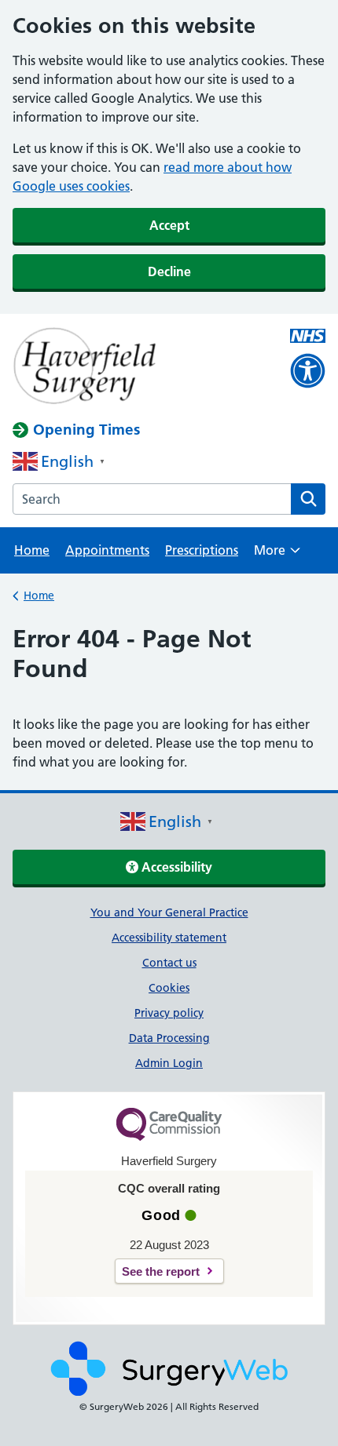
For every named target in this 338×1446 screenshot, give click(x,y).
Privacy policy (169, 1013)
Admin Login (169, 1063)
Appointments (107, 550)
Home (32, 550)
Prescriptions (201, 550)
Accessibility (175, 867)
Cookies (169, 988)
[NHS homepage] (138, 367)
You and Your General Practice (169, 912)
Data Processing (169, 1038)
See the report (161, 1271)
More (277, 555)
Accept (169, 225)
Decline (169, 271)
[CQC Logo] (169, 1137)
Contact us (169, 963)
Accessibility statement (169, 938)
